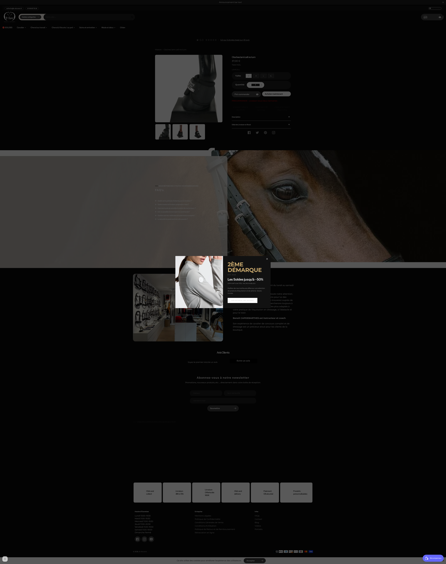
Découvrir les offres (242, 300)
